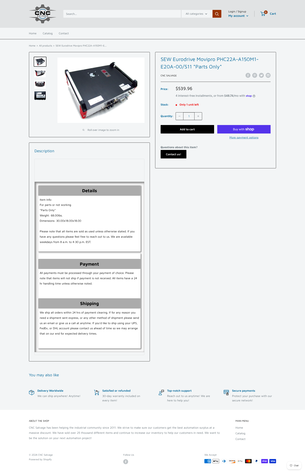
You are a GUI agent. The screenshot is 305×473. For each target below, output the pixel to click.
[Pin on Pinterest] (254, 75)
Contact (64, 33)
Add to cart (187, 129)
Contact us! (173, 154)
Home (33, 33)
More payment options (243, 137)
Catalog (48, 33)
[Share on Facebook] (248, 75)
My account (237, 16)
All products (45, 45)
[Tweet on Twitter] (261, 75)
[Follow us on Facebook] (125, 461)
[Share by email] (268, 75)
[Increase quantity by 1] (198, 116)
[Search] (217, 14)
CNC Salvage (169, 75)
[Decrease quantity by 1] (179, 116)
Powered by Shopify (40, 459)
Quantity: (167, 116)
